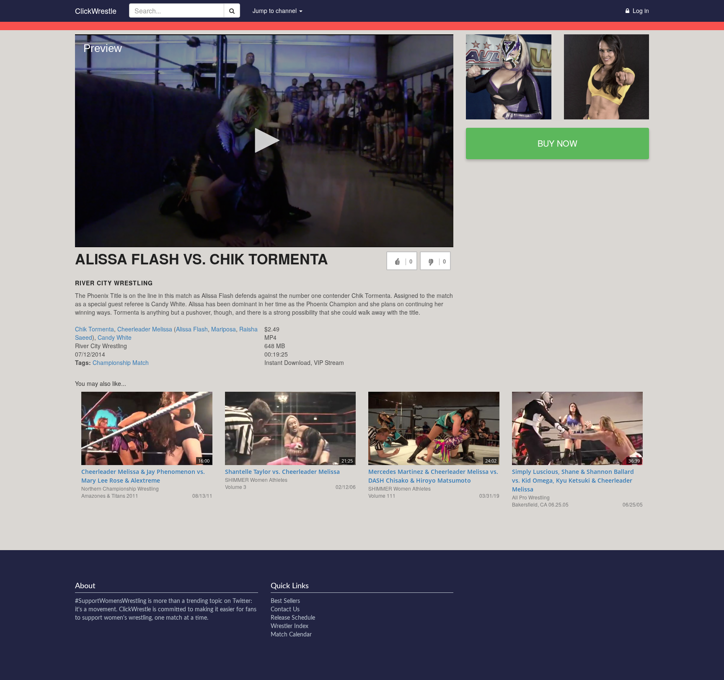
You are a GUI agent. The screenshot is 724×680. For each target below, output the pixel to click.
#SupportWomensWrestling (110, 601)
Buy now (557, 143)
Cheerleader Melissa (144, 329)
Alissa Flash (192, 329)
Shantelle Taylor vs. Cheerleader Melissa (282, 472)
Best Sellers (285, 601)
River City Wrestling (114, 283)
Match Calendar (291, 635)
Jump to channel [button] (275, 10)
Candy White (115, 337)
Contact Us (285, 610)
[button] (264, 140)
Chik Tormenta (94, 329)
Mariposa (223, 329)
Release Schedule (293, 618)
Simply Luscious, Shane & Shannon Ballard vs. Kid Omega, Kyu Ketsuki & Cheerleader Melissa (573, 480)
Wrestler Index (289, 626)
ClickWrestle (95, 10)
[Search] (232, 10)
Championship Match (121, 362)
